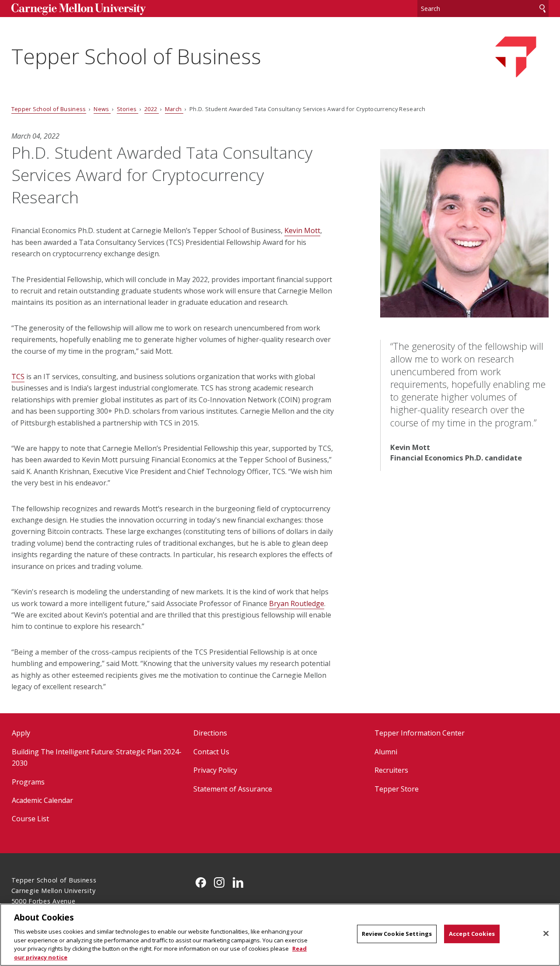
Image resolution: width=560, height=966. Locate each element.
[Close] (546, 933)
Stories (127, 109)
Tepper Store (396, 789)
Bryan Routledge (296, 603)
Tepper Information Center (419, 733)
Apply (21, 733)
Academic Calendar (42, 800)
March (174, 109)
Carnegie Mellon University (78, 9)
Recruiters (391, 770)
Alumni (385, 752)
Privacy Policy (215, 770)
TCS (17, 376)
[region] (280, 934)
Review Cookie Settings (397, 934)
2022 (151, 109)
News (102, 109)
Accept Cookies (472, 934)
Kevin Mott (302, 230)
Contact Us (211, 752)
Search (542, 8)
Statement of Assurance (232, 789)
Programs (28, 782)
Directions (210, 733)
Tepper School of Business (136, 56)
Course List (30, 818)
